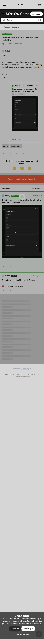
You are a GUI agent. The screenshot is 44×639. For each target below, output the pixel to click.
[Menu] (4, 5)
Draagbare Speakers (11, 27)
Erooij (7, 195)
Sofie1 (7, 51)
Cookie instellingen (32, 374)
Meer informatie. (36, 623)
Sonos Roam (16, 146)
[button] (2, 14)
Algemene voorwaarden (14, 374)
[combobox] (22, 20)
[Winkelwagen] (39, 5)
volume (5, 146)
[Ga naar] (4, 20)
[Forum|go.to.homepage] (16, 14)
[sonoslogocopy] (22, 4)
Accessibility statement (22, 376)
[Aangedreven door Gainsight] (22, 369)
